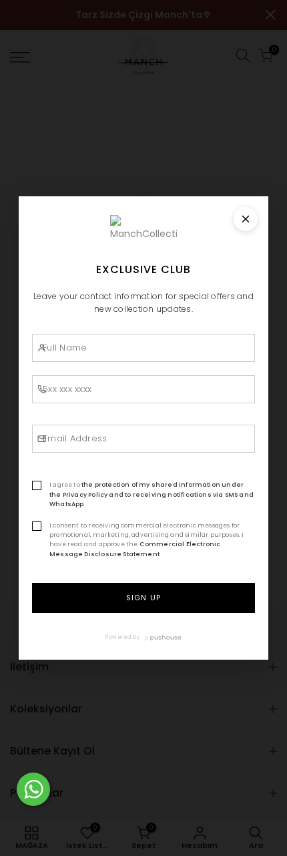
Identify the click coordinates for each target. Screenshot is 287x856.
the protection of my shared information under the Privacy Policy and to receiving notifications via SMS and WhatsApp (151, 494)
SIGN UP (143, 597)
